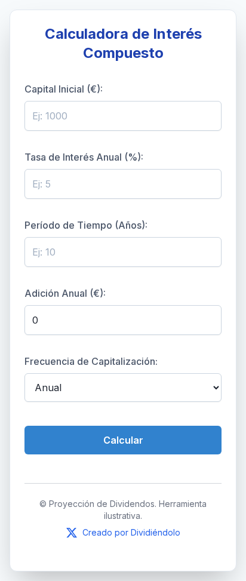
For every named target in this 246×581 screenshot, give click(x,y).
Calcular (123, 440)
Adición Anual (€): (65, 293)
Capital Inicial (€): (63, 89)
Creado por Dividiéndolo (131, 532)
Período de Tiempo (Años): (85, 225)
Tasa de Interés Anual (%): (83, 157)
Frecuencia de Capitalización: (91, 361)
